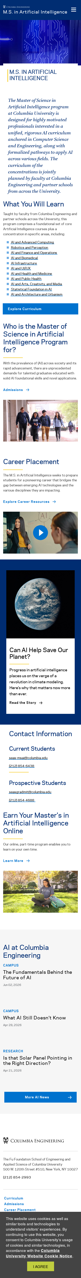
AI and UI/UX (21, 268)
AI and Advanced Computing (32, 242)
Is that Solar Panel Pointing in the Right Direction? (37, 1061)
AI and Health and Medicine (31, 273)
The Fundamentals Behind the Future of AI (37, 975)
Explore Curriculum (24, 309)
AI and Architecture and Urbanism (36, 294)
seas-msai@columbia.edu (28, 758)
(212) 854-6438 (21, 766)
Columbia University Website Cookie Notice (39, 1253)
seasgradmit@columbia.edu (30, 792)
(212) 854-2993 (17, 1177)
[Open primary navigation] (73, 10)
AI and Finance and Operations (34, 252)
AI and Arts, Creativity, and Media (36, 284)
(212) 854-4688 (22, 800)
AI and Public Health (26, 279)
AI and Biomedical (24, 258)
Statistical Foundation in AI (31, 289)
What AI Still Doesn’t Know (34, 1018)
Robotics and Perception (29, 247)
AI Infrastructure (24, 263)
